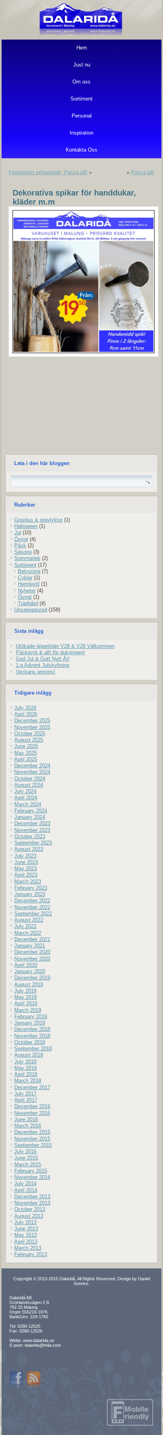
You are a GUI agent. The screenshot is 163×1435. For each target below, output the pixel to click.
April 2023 (25, 875)
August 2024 (28, 785)
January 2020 (29, 971)
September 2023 (33, 843)
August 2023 (28, 849)
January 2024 (29, 817)
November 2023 (32, 830)
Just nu (81, 65)
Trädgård (28, 603)
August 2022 (28, 920)
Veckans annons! (35, 672)
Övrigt (21, 539)
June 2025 (26, 746)
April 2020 (25, 965)
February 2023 (30, 888)
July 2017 (25, 1094)
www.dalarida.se (38, 1340)
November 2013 (32, 1203)
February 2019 (30, 1016)
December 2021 (32, 939)
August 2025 (28, 740)
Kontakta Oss (81, 150)
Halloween (26, 526)
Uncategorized (30, 610)
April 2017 (25, 1100)
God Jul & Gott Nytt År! (43, 659)
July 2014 (25, 1183)
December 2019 (32, 978)
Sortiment (81, 99)
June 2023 (26, 862)
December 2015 (32, 1132)
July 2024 (25, 791)
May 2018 (25, 1068)
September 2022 (33, 914)
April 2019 (25, 1003)
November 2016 (32, 1113)
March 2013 (27, 1248)
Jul (17, 532)
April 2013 (25, 1242)
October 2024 (29, 779)
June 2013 (26, 1229)
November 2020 (32, 959)
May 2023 (25, 868)
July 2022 (25, 926)
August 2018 (28, 1055)
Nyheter (27, 591)
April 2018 (25, 1074)
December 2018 (32, 1029)
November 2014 (32, 1177)
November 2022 (32, 907)
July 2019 (25, 991)
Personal (82, 116)
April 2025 (25, 759)
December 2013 (32, 1197)
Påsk (20, 546)
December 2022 (32, 901)
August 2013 (28, 1216)
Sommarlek (27, 558)
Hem (81, 48)
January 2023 (29, 894)
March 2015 (27, 1164)
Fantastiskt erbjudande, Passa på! (48, 172)
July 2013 (25, 1222)
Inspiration (81, 133)
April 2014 (25, 1190)
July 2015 (25, 1151)
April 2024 (25, 798)
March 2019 (27, 1010)
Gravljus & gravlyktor (38, 520)
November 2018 (32, 1036)
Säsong (23, 552)
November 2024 (32, 772)
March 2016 (27, 1126)
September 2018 (33, 1049)
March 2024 (27, 804)
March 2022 (27, 933)
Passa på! (142, 172)
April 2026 (25, 714)
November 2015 (32, 1139)
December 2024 (32, 766)
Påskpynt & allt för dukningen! (50, 652)
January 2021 (29, 946)
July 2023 (25, 856)
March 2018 (27, 1081)
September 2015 (33, 1145)
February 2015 (30, 1171)
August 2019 (28, 984)
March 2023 (27, 882)
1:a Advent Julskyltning (42, 665)
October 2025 (29, 733)
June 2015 (26, 1158)
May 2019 (25, 997)
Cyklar (25, 578)
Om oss (81, 82)
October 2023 (29, 836)
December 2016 (32, 1106)
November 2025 (32, 727)
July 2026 (25, 708)
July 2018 (25, 1062)
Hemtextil (29, 584)
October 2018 (29, 1042)
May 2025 (25, 753)
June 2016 (26, 1119)
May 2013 (25, 1235)
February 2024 (30, 811)
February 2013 (30, 1254)
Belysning (29, 571)
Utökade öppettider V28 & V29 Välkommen (65, 646)
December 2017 (32, 1087)
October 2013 (29, 1209)
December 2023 (32, 823)
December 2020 (32, 952)
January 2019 (29, 1023)
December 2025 (32, 720)
